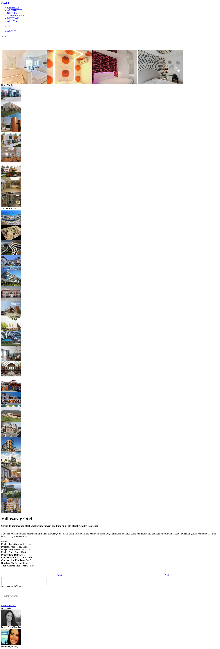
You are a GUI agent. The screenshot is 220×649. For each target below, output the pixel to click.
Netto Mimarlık (8, 605)
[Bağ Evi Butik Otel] (11, 421)
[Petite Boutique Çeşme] (11, 300)
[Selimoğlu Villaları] (11, 146)
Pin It (167, 575)
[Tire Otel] (11, 466)
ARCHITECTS (14, 10)
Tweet (59, 575)
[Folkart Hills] (11, 254)
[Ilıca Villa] (11, 176)
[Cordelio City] (11, 131)
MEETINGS (13, 18)
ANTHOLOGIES (16, 15)
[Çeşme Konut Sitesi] (11, 161)
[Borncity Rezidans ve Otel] (11, 451)
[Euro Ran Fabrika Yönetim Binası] (11, 100)
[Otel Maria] (11, 496)
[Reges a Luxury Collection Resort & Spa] (11, 345)
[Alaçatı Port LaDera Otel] (11, 406)
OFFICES (12, 13)
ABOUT (11, 31)
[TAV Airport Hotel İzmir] (11, 481)
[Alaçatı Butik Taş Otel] (11, 330)
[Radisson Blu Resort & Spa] (11, 375)
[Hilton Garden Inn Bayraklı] (11, 512)
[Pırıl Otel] (11, 269)
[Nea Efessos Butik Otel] (11, 436)
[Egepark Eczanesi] (11, 191)
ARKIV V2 (13, 21)
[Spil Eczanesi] (11, 206)
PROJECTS (13, 7)
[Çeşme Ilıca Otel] (11, 284)
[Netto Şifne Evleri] (11, 116)
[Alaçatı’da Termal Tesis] (11, 239)
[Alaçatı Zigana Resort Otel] (11, 224)
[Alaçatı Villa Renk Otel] (11, 390)
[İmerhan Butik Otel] (11, 315)
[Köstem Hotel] (11, 360)
